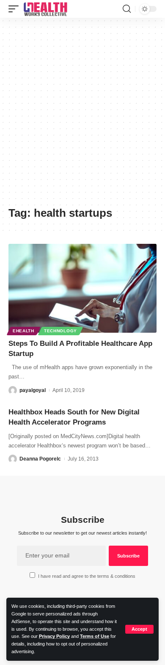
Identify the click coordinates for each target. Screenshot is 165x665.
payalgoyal (32, 390)
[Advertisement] (82, 115)
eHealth (23, 330)
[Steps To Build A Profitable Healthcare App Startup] (82, 288)
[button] (139, 629)
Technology (60, 330)
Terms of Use (94, 636)
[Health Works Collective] (45, 9)
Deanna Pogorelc (40, 459)
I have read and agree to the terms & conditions (86, 576)
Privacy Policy (54, 636)
